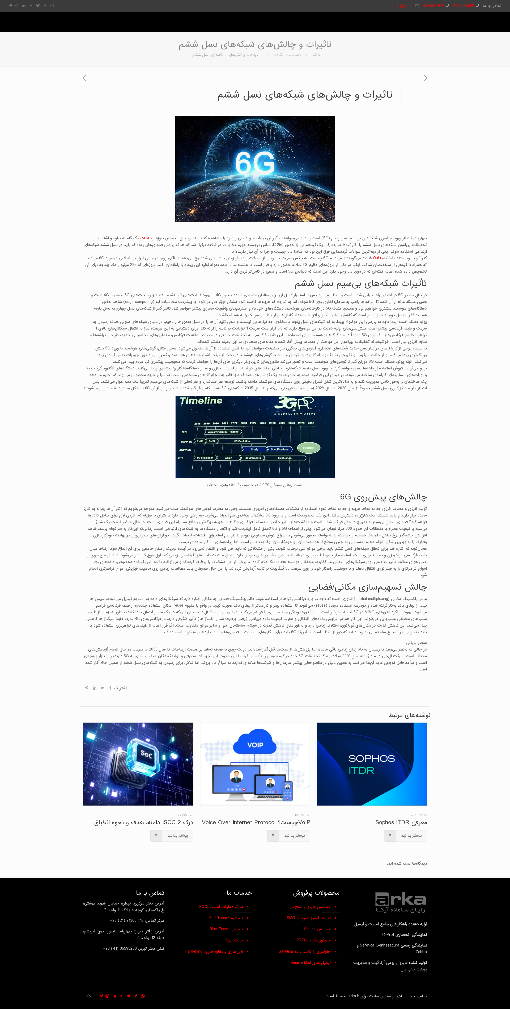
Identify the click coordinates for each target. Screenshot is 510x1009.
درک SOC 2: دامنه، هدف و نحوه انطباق (143, 822)
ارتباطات (147, 238)
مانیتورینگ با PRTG (313, 940)
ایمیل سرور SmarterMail (311, 963)
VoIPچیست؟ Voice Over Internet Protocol (256, 822)
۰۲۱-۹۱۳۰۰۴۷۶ (433, 6)
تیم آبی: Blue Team (226, 929)
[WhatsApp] (52, 5)
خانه (316, 55)
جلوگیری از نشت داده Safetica (305, 951)
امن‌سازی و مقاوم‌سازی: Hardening (214, 951)
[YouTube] (30, 5)
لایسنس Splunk (317, 929)
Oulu (377, 258)
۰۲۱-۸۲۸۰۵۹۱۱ (463, 6)
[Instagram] (16, 5)
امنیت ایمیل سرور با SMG (309, 918)
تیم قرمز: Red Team (226, 918)
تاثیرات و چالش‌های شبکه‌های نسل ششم (227, 55)
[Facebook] (45, 5)
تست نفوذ (234, 940)
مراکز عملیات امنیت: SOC (221, 907)
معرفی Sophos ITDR (401, 822)
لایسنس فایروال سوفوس (310, 907)
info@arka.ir (403, 6)
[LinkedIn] (23, 5)
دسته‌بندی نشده (287, 55)
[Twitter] (38, 5)
